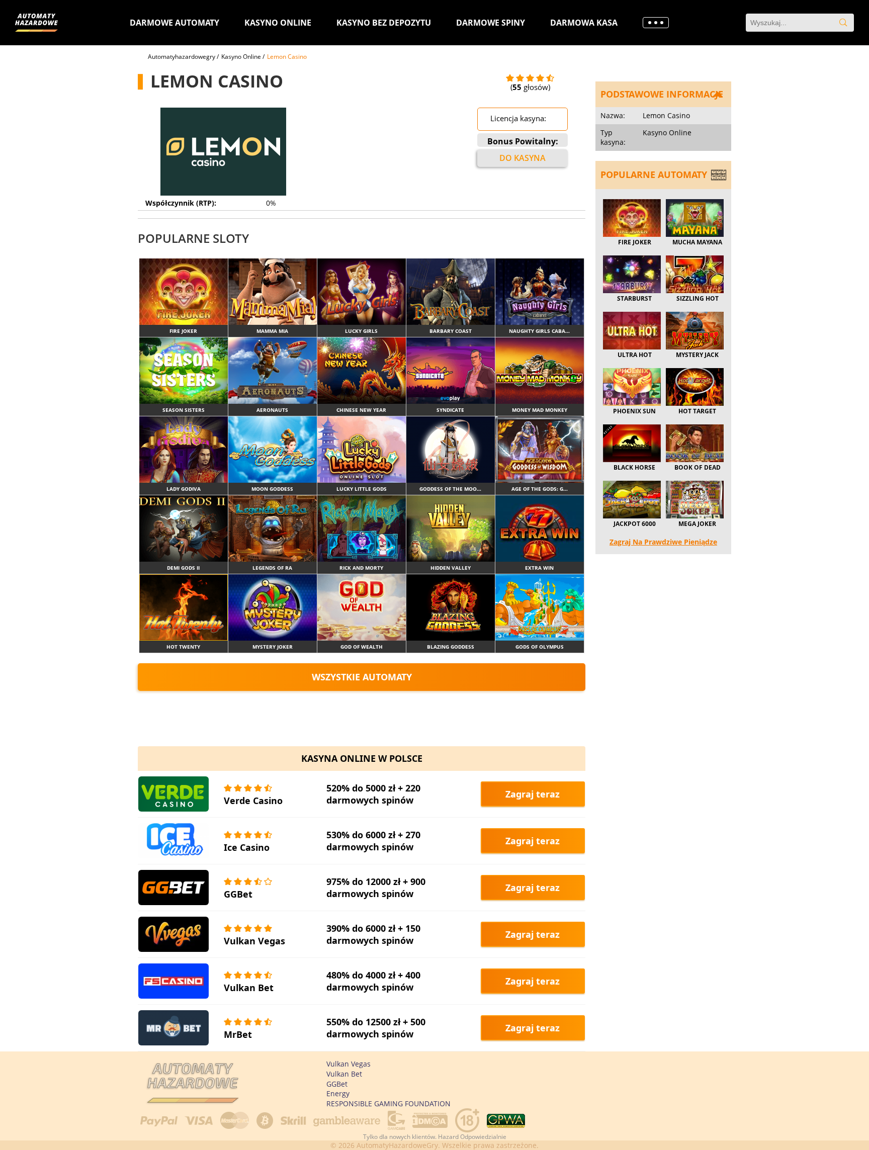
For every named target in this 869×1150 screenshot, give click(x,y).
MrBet (238, 1034)
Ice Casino (247, 847)
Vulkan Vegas (254, 941)
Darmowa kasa (584, 22)
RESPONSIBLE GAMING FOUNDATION (388, 1103)
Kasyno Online (277, 22)
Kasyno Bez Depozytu (383, 22)
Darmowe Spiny (490, 22)
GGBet (238, 894)
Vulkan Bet (249, 988)
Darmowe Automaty (174, 22)
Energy (338, 1093)
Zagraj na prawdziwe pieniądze (663, 542)
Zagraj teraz (532, 794)
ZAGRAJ (183, 291)
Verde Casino (253, 800)
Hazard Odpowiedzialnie (472, 1136)
